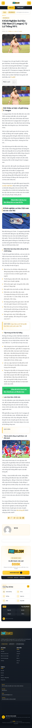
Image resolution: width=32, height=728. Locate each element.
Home (4, 12)
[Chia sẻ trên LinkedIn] (23, 518)
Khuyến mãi (3, 679)
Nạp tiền (9, 610)
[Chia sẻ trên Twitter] (14, 518)
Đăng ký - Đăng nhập (5, 677)
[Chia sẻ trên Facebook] (11, 518)
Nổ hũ (18, 662)
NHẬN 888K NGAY (15, 573)
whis (20, 31)
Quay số (18, 660)
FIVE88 (14, 721)
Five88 (13, 77)
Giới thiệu (2, 651)
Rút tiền (22, 610)
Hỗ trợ (23, 613)
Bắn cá (18, 658)
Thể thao (18, 651)
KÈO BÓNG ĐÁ (12, 12)
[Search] (29, 3)
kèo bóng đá (20, 510)
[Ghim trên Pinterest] (20, 518)
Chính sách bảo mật (4, 653)
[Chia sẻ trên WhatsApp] (8, 518)
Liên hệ (2, 675)
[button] (3, 3)
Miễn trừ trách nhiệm (4, 656)
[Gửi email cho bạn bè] (17, 518)
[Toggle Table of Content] (13, 82)
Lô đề (18, 656)
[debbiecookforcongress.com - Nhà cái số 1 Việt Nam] (16, 3)
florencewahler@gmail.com (7, 694)
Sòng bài (18, 653)
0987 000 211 (4, 690)
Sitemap (2, 660)
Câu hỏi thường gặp (4, 658)
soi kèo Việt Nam (7, 185)
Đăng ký (9, 613)
